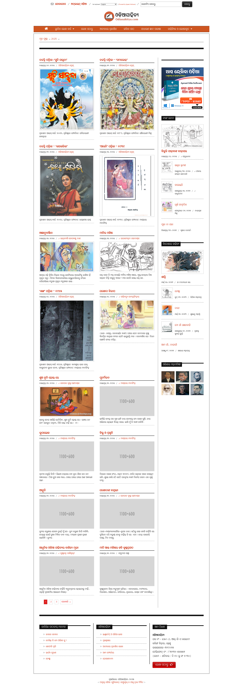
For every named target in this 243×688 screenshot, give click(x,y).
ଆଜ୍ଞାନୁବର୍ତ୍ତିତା (46, 233)
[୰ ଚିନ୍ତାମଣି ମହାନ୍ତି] (168, 376)
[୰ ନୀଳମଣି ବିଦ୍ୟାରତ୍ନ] (197, 389)
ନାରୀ (177, 308)
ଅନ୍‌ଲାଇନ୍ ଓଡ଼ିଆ (79, 4)
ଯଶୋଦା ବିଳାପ (107, 291)
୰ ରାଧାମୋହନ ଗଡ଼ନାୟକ (129, 238)
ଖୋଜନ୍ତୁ (187, 4)
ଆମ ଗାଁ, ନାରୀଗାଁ (169, 345)
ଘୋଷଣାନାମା (108, 659)
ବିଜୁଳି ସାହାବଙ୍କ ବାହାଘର (174, 151)
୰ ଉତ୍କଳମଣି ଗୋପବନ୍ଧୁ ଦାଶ (69, 238)
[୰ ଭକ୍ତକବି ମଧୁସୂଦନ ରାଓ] (197, 376)
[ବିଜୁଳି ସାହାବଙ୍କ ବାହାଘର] (182, 136)
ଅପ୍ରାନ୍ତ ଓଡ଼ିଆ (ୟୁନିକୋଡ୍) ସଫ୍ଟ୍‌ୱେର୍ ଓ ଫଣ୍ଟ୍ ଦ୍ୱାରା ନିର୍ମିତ (121, 682)
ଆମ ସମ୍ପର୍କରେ (108, 653)
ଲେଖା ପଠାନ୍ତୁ (87, 29)
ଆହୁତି (42, 490)
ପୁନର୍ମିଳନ (105, 377)
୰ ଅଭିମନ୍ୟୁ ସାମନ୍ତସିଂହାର (129, 297)
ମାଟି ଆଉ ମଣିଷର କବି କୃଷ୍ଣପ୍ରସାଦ (116, 547)
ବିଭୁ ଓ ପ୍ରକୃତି (106, 432)
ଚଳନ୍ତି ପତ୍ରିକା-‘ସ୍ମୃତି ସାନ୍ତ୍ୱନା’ (53, 60)
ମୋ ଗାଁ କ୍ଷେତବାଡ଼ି (183, 325)
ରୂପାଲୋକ (44, 432)
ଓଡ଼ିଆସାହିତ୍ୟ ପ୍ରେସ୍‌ (66, 65)
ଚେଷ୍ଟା (177, 291)
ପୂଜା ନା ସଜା (167, 224)
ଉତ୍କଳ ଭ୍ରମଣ (180, 165)
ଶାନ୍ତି (163, 277)
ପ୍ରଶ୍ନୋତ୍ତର (106, 640)
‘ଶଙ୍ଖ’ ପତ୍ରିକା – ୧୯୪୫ (50, 291)
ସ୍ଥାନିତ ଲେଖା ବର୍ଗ (64, 29)
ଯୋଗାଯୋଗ (60, 4)
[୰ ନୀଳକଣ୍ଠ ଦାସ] (168, 389)
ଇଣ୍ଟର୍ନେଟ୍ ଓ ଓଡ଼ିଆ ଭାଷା (112, 634)
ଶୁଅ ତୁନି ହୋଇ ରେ (49, 377)
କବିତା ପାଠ (129, 29)
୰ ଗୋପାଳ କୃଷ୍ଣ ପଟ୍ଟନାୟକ (69, 383)
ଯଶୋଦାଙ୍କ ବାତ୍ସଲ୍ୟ (109, 490)
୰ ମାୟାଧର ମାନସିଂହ (127, 383)
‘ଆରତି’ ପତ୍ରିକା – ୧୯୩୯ (112, 146)
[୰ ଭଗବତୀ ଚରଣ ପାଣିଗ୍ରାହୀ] (182, 389)
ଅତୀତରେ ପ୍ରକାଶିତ (108, 29)
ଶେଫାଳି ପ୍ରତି (51, 646)
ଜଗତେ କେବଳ (52, 634)
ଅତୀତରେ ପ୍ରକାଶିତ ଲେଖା (113, 646)
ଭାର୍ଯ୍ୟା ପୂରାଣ (51, 653)
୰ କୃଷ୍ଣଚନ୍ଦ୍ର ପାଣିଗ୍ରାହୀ (66, 553)
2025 (54, 39)
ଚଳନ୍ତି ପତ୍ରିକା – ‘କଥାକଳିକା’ (53, 146)
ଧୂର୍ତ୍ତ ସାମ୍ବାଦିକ (181, 204)
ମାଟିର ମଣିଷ (106, 233)
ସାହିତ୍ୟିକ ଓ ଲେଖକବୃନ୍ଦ (179, 29)
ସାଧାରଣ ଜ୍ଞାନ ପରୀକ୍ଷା (151, 29)
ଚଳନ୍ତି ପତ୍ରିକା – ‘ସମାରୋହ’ (114, 60)
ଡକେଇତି (179, 185)
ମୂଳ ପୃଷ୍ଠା (43, 39)
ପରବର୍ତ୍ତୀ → (66, 602)
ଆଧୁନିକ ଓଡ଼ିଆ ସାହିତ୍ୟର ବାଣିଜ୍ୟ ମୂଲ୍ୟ (58, 547)
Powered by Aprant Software (127, 4)
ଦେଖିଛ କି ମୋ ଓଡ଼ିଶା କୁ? (56, 640)
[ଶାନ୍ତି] (182, 262)
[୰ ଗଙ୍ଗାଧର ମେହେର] (182, 376)
